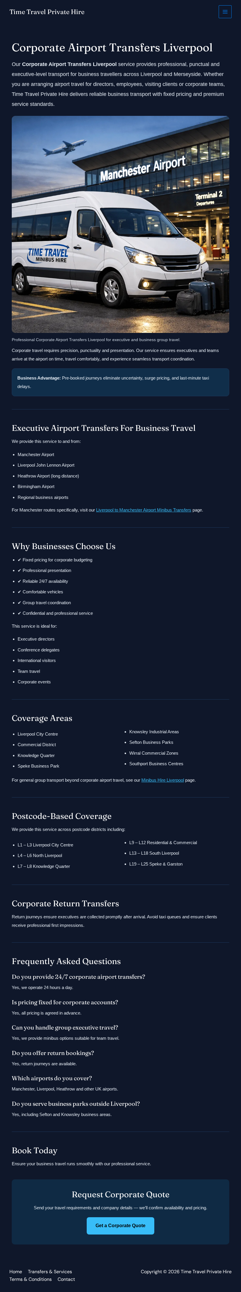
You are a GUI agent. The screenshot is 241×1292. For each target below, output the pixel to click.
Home (15, 1272)
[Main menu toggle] (225, 11)
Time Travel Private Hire (46, 12)
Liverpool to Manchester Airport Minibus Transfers (143, 509)
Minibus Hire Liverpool (162, 780)
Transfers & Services (50, 1272)
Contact (66, 1279)
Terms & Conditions (30, 1279)
